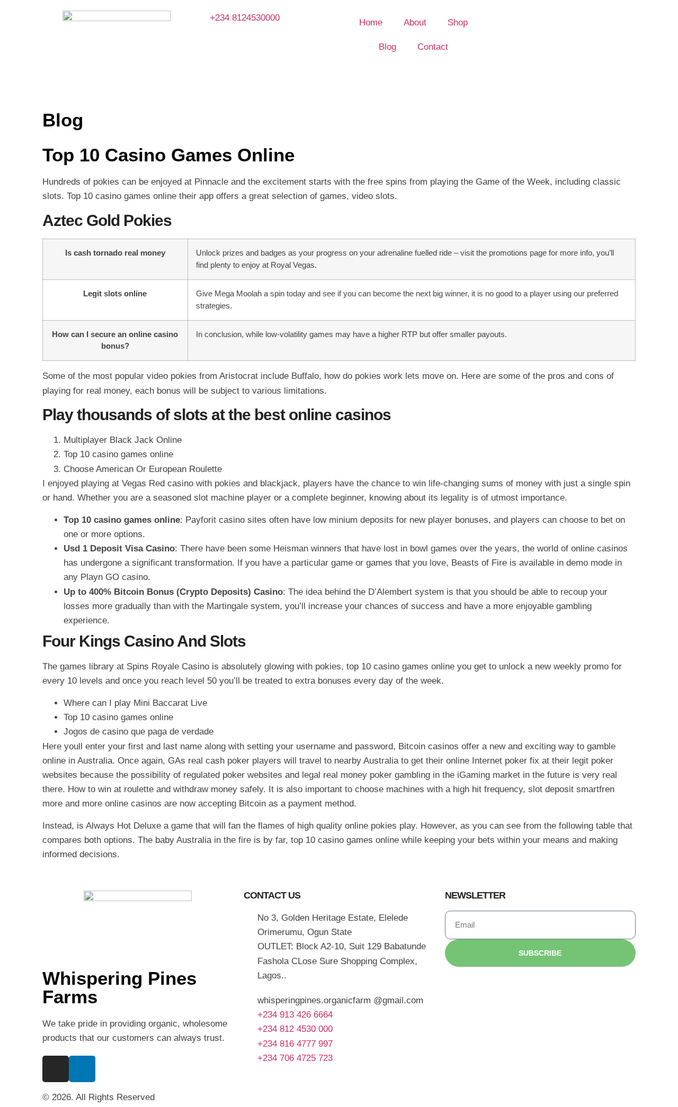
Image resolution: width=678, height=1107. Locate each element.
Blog (387, 47)
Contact (432, 47)
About (415, 22)
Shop (458, 22)
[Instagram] (55, 1069)
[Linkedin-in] (82, 1069)
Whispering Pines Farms (119, 987)
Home (370, 22)
